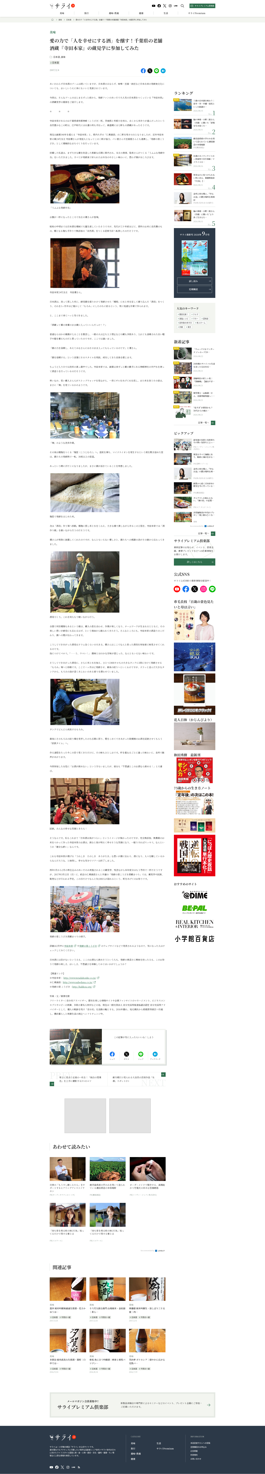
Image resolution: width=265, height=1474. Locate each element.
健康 (141, 13)
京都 (181, 327)
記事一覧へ (203, 422)
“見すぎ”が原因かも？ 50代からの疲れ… (203, 409)
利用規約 (194, 1454)
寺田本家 (68, 945)
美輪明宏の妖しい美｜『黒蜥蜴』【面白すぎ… (204, 380)
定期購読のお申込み (198, 1447)
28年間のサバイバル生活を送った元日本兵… (204, 365)
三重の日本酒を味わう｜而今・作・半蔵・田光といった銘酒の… (204, 103)
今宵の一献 (65, 1317)
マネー (195, 318)
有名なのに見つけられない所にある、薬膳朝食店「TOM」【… (204, 177)
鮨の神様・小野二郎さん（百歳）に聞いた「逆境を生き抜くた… (204, 122)
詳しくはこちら (194, 561)
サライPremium (165, 1448)
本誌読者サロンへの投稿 (200, 1443)
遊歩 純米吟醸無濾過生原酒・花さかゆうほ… (68, 1310)
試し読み (193, 281)
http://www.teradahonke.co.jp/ (79, 977)
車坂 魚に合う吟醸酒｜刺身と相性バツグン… (107, 1361)
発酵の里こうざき (88, 945)
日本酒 (68, 19)
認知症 (205, 318)
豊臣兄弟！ (183, 314)
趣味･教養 (114, 13)
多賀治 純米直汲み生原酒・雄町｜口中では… (68, 1361)
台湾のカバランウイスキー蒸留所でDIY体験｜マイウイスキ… (204, 159)
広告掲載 (194, 1451)
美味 (62, 13)
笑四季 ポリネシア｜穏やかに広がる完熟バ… (147, 1361)
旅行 (86, 13)
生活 (166, 13)
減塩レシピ (183, 318)
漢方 (189, 327)
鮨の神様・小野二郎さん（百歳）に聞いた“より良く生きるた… (204, 214)
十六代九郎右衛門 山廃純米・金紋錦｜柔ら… (107, 1310)
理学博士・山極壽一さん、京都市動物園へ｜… (204, 394)
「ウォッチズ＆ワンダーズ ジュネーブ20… (203, 350)
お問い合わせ (195, 1458)
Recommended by (148, 1250)
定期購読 (193, 289)
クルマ (195, 314)
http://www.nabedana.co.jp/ (78, 982)
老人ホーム (201, 322)
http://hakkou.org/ (82, 986)
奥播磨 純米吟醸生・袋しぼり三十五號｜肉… (147, 1310)
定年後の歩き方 (185, 322)
